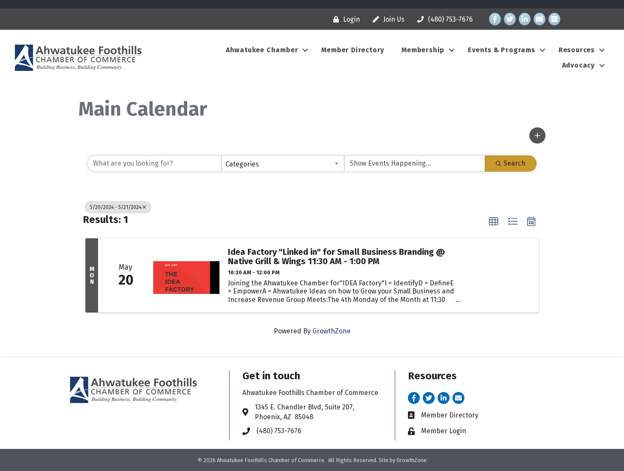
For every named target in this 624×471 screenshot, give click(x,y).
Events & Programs (501, 50)
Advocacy (578, 65)
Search (514, 163)
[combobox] (283, 163)
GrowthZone (331, 331)
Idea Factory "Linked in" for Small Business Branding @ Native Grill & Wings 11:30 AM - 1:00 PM (336, 256)
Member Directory (352, 50)
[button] (537, 135)
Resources (577, 50)
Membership (423, 50)
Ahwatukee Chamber (262, 50)
